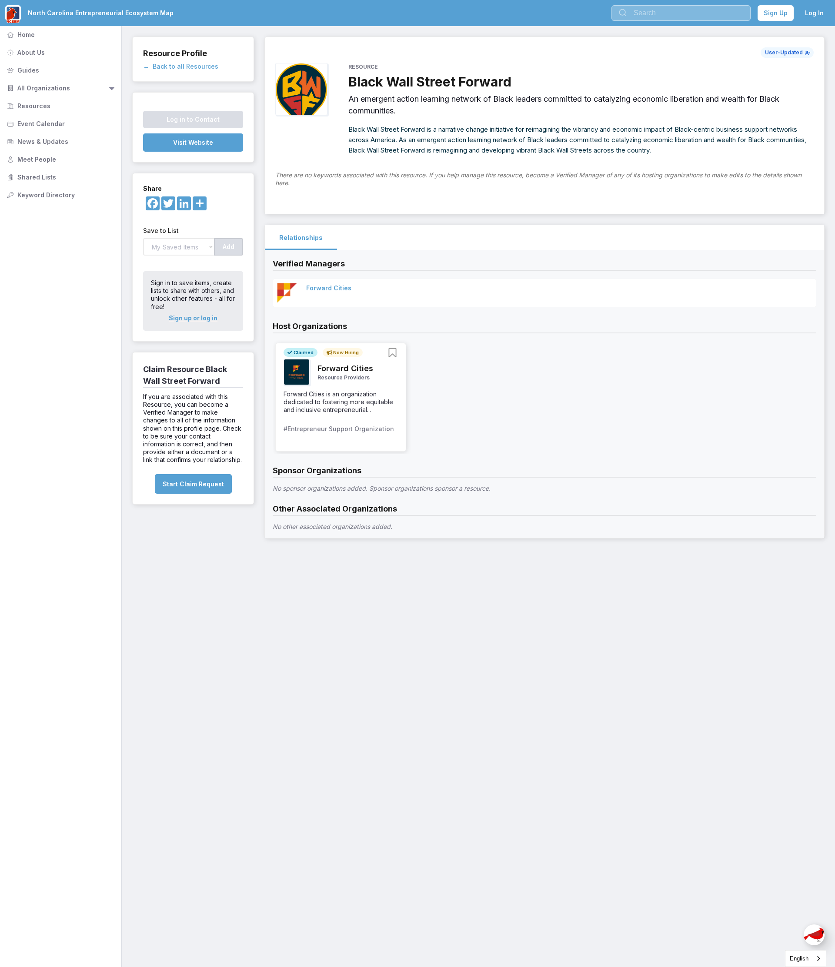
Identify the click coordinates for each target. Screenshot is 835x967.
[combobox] (805, 958)
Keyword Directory (40, 195)
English (799, 958)
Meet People (30, 159)
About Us (25, 52)
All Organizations (37, 88)
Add (228, 246)
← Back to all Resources (180, 66)
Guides (22, 70)
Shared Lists (30, 177)
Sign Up (776, 13)
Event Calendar (35, 123)
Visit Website (193, 142)
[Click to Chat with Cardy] (814, 934)
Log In (814, 13)
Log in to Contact (193, 119)
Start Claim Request (193, 484)
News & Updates (36, 141)
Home (20, 34)
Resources (27, 106)
